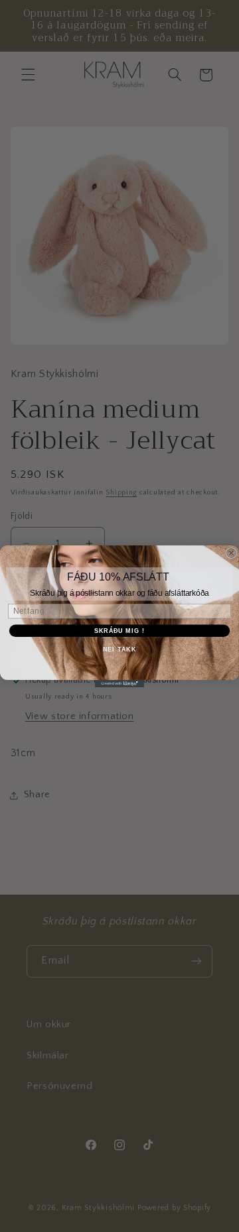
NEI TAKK (119, 648)
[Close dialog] (231, 552)
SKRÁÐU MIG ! (119, 630)
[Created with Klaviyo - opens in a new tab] (119, 683)
